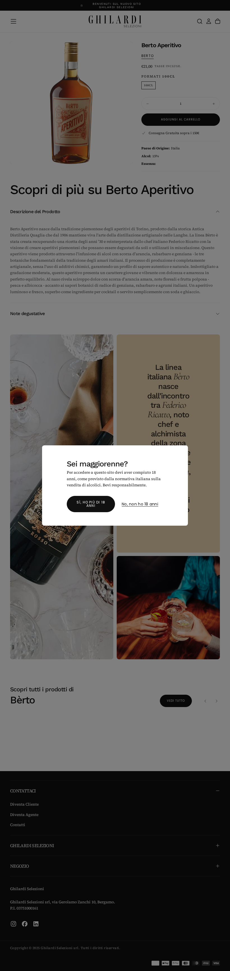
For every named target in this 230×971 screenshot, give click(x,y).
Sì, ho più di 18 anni (91, 504)
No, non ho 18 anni (140, 504)
